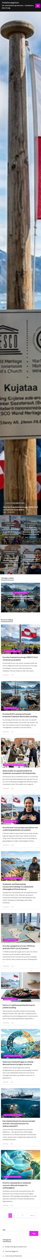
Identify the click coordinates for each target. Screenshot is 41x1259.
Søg (4, 1230)
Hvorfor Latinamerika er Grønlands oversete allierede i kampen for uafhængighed (17, 1185)
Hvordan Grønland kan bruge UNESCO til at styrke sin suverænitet (20, 508)
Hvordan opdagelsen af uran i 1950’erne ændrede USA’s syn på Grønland (19, 947)
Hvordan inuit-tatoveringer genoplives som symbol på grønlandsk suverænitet (31, 560)
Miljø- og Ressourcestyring (12, 878)
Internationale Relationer (14, 503)
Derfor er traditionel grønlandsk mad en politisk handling (19, 1006)
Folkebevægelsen (10, 2)
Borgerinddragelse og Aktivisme (10, 552)
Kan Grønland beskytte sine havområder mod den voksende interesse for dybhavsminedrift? (19, 1123)
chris (4, 512)
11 (22, 1215)
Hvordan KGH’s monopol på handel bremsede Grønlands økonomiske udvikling (31, 531)
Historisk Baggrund (31, 523)
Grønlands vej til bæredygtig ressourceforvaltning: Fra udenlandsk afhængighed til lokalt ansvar (18, 886)
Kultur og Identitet (31, 552)
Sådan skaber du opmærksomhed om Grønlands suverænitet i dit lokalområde (10, 561)
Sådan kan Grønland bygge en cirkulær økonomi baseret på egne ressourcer (18, 1063)
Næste (32, 1215)
